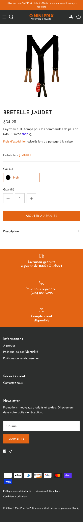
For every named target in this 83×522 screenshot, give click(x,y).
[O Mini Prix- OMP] (41, 17)
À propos (9, 345)
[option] (41, 66)
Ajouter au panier (41, 216)
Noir (16, 177)
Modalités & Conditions (48, 491)
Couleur (8, 169)
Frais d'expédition (14, 141)
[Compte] (69, 17)
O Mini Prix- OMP (21, 508)
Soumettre (16, 439)
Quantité (8, 189)
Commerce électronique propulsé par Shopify (55, 508)
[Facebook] (4, 451)
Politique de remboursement (21, 358)
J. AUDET (25, 155)
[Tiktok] (10, 451)
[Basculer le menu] (4, 17)
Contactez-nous (13, 383)
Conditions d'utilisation (15, 496)
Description (11, 231)
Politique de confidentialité (20, 352)
